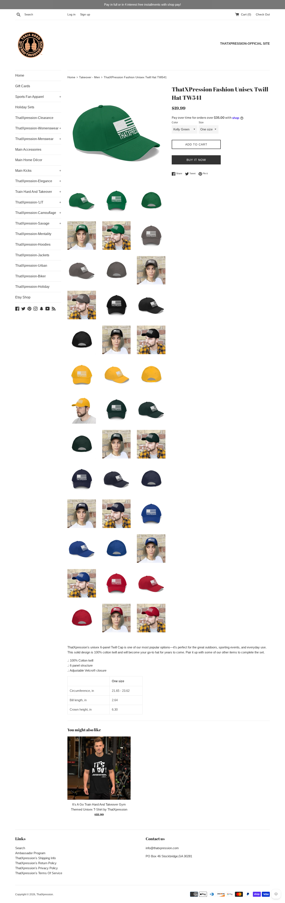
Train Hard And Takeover (38, 191)
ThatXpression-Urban (31, 265)
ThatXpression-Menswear (38, 139)
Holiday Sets (24, 107)
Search (20, 848)
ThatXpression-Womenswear (38, 128)
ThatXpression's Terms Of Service (38, 873)
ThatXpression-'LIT (38, 202)
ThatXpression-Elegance (38, 181)
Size (201, 122)
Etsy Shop (22, 297)
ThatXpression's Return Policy (36, 863)
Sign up (85, 14)
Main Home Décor (28, 160)
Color (175, 122)
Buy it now (196, 160)
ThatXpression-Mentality (33, 234)
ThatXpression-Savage (38, 223)
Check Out (263, 14)
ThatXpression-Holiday (32, 286)
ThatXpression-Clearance (34, 118)
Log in (71, 14)
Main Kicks (38, 170)
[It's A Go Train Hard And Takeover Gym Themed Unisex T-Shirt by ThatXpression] (99, 768)
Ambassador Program (30, 853)
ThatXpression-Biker (30, 276)
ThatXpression (45, 894)
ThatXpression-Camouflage (38, 213)
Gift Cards (22, 86)
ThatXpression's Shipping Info (35, 858)
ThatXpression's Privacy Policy (36, 868)
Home (19, 75)
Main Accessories (28, 149)
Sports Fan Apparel (38, 97)
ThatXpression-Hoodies (32, 244)
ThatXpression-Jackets (32, 255)
